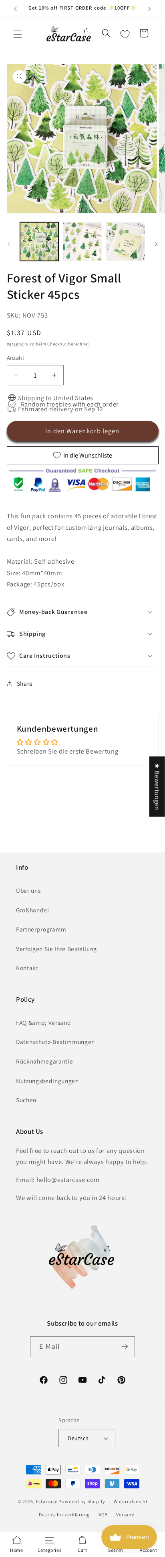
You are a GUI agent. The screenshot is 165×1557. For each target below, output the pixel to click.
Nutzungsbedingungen (47, 1081)
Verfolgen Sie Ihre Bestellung (56, 949)
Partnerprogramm (41, 929)
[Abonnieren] (124, 1346)
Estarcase (47, 1501)
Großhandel (32, 910)
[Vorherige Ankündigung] (15, 9)
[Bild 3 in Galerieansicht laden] (125, 241)
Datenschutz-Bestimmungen (55, 1042)
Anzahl (15, 357)
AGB (103, 1515)
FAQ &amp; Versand (43, 1022)
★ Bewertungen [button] (157, 786)
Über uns (28, 890)
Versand (15, 344)
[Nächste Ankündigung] (150, 9)
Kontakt (27, 968)
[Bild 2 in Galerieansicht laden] (82, 241)
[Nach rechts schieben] (156, 244)
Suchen (26, 1100)
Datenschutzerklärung (64, 1515)
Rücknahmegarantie (44, 1061)
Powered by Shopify (81, 1501)
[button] (17, 34)
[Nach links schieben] (9, 244)
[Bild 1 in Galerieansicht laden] (39, 241)
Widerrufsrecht (131, 1501)
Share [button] (25, 683)
